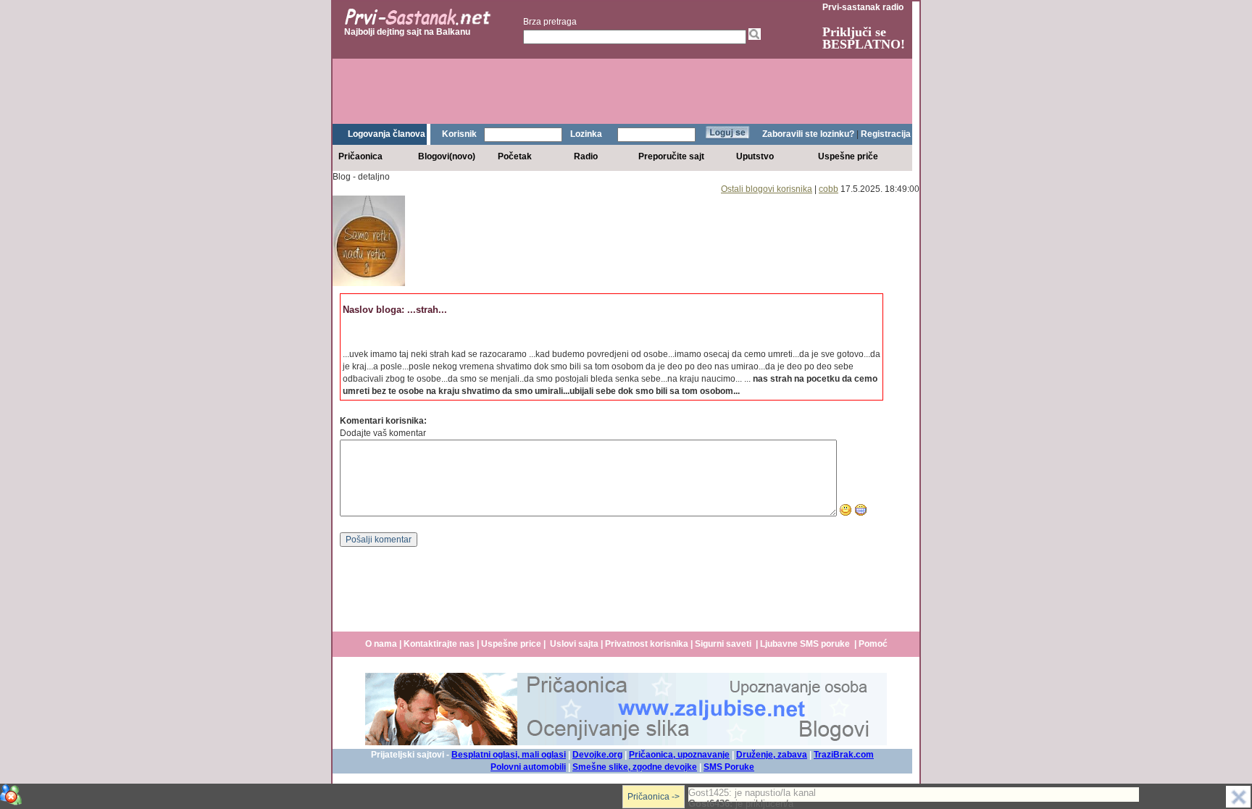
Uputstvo (755, 156)
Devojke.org (597, 755)
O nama (381, 644)
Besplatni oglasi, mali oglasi (508, 755)
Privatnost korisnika (646, 644)
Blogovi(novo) (446, 156)
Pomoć (873, 644)
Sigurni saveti (723, 644)
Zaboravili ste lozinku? (808, 134)
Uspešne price (511, 644)
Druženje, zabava (771, 755)
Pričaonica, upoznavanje (679, 755)
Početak (515, 156)
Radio (586, 156)
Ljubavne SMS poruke (805, 644)
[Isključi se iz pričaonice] (1238, 797)
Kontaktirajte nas (439, 644)
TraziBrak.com (844, 755)
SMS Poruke (729, 767)
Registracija (886, 134)
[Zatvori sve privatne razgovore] (11, 794)
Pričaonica (360, 156)
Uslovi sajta (574, 644)
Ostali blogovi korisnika (766, 189)
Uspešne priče (848, 156)
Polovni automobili (528, 767)
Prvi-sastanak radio (862, 7)
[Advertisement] (622, 91)
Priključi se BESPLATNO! (863, 38)
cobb (828, 189)
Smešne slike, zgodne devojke (634, 767)
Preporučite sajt (671, 156)
